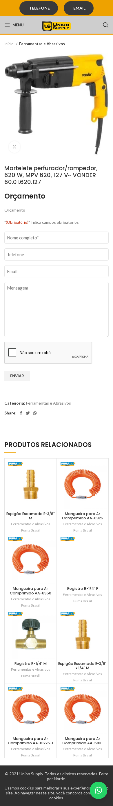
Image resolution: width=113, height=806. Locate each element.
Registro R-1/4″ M (30, 663)
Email (79, 8)
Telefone (39, 8)
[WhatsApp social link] (35, 413)
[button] (98, 790)
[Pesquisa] (106, 25)
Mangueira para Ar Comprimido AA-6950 (30, 590)
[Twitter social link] (28, 413)
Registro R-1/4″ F (82, 588)
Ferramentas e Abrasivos (42, 43)
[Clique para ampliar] (14, 147)
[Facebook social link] (21, 413)
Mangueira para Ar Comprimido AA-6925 (82, 516)
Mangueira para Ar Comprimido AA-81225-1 (30, 740)
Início (9, 43)
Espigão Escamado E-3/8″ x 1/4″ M (82, 665)
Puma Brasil (30, 530)
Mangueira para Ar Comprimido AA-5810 (82, 740)
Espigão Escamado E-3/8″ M (30, 516)
